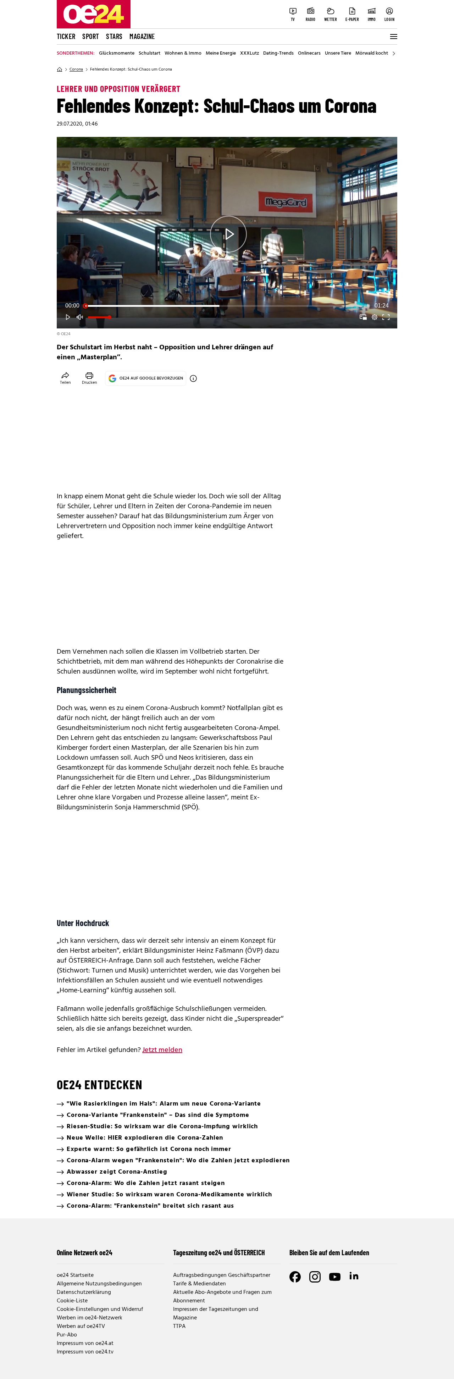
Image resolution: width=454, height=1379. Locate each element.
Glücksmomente (116, 53)
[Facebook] (295, 1277)
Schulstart (149, 53)
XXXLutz (249, 53)
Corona (76, 69)
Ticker (66, 36)
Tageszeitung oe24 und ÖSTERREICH (219, 1252)
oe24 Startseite (75, 1275)
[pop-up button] (374, 317)
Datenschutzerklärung (84, 1292)
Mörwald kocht (371, 53)
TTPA (179, 1326)
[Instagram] (315, 1277)
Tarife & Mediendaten (199, 1284)
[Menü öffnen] (393, 36)
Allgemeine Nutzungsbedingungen (99, 1284)
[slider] (227, 306)
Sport (90, 36)
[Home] (59, 69)
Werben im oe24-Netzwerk (89, 1318)
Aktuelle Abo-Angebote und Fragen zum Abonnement (222, 1297)
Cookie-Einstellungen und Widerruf (100, 1309)
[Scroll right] (393, 53)
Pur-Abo (67, 1335)
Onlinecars (309, 53)
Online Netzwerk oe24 (84, 1252)
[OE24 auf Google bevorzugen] (193, 378)
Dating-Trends (278, 53)
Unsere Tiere (338, 53)
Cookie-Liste (72, 1301)
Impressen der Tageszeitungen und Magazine (215, 1314)
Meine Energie (221, 53)
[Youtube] (334, 1277)
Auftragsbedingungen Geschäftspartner (221, 1275)
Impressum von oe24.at (85, 1343)
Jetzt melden (162, 1050)
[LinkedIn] (354, 1277)
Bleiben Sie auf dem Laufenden (329, 1252)
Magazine (142, 36)
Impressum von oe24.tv (85, 1352)
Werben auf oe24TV (81, 1326)
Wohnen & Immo (183, 53)
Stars (114, 36)
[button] (228, 234)
